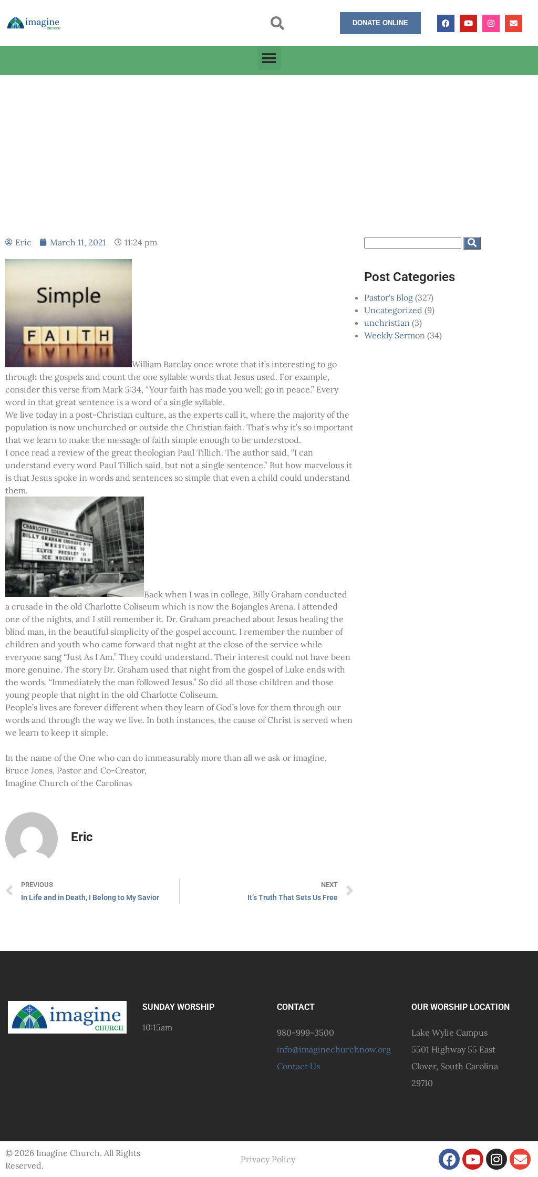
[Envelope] (513, 23)
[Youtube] (468, 23)
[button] (277, 23)
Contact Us (298, 1066)
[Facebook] (445, 23)
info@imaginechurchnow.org (334, 1049)
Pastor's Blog (388, 297)
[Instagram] (491, 23)
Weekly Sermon (394, 335)
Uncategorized (393, 310)
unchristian (387, 322)
